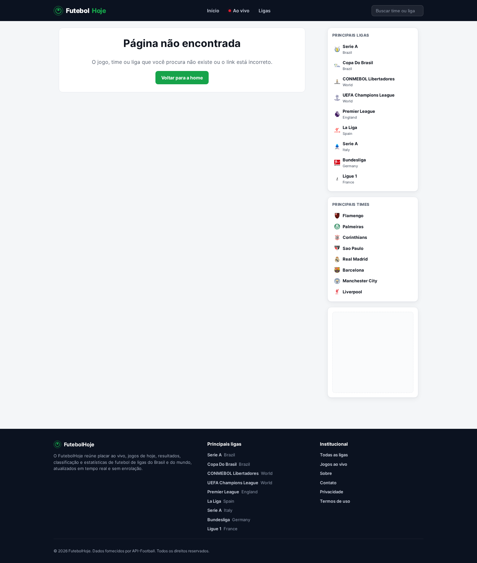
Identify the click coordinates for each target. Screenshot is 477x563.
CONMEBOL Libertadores (240, 473)
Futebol (86, 11)
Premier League (232, 491)
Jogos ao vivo (333, 464)
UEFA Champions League (239, 482)
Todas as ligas (334, 454)
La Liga (220, 501)
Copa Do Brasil (228, 464)
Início (213, 10)
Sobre (326, 473)
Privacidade (331, 491)
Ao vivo (241, 10)
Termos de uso (335, 501)
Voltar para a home (182, 77)
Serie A (221, 454)
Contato (328, 482)
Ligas (265, 10)
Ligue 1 (222, 528)
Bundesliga (228, 519)
